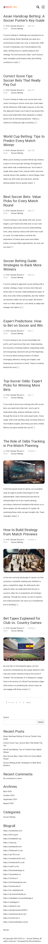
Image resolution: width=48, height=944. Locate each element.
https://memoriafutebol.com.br (15, 922)
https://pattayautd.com (12, 847)
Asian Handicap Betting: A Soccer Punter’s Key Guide (24, 18)
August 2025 (8, 803)
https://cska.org (9, 843)
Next (28, 702)
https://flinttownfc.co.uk (13, 851)
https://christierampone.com (14, 882)
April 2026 (7, 791)
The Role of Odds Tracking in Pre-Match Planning (24, 443)
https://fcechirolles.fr (12, 886)
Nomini (6, 930)
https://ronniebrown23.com (14, 858)
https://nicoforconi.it (11, 918)
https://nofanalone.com (12, 831)
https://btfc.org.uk (10, 835)
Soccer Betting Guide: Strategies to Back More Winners (22, 265)
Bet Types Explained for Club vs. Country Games (22, 620)
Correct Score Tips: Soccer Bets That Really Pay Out (22, 80)
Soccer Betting (17, 29)
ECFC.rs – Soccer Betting (28, 938)
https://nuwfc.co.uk (11, 866)
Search (6, 717)
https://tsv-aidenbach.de (13, 890)
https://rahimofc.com (11, 906)
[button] (38, 7)
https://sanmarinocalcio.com (14, 914)
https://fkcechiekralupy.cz (13, 870)
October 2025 (9, 795)
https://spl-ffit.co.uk (11, 854)
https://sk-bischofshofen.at (14, 894)
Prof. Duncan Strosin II (15, 26)
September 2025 (10, 799)
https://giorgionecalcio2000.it (15, 910)
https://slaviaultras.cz (12, 874)
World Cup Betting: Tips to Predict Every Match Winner (24, 140)
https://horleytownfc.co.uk (13, 862)
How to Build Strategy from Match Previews (20, 532)
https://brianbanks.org (12, 839)
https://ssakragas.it (11, 902)
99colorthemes (35, 941)
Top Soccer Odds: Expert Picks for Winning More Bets (22, 385)
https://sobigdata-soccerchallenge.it (18, 898)
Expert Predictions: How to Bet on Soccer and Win (23, 323)
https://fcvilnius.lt (10, 878)
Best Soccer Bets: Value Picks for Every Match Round (22, 201)
